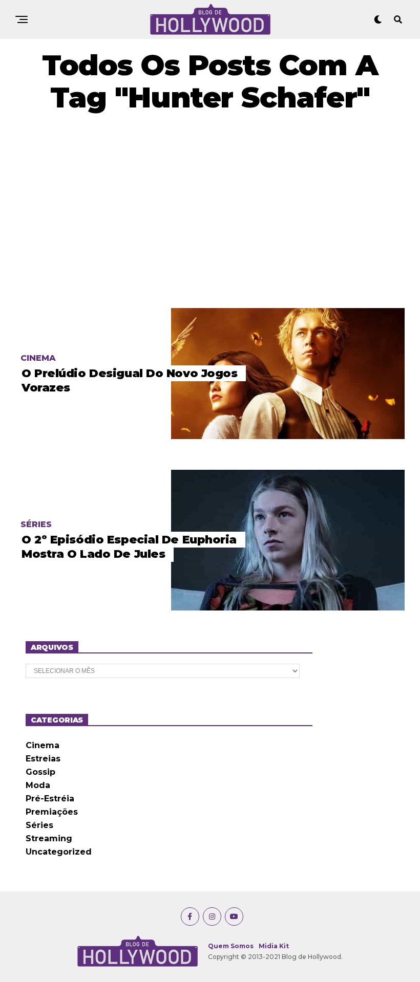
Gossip (40, 772)
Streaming (49, 838)
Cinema (42, 745)
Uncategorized (59, 852)
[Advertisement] (210, 210)
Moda (38, 785)
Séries (39, 825)
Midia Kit (274, 946)
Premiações (52, 812)
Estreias (43, 758)
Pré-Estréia (50, 798)
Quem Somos (231, 946)
